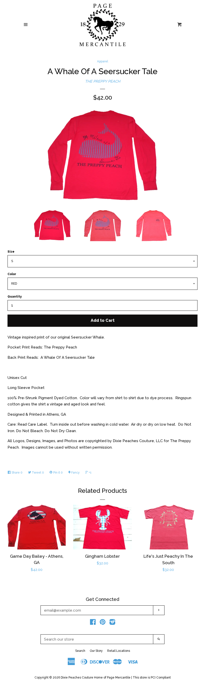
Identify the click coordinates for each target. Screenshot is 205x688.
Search (80, 651)
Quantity (15, 296)
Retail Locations (118, 651)
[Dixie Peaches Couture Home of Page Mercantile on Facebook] (93, 623)
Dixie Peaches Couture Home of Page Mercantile (95, 677)
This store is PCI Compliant (152, 677)
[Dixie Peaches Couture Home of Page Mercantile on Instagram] (112, 623)
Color (12, 274)
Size (11, 251)
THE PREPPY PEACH (102, 81)
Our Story (96, 651)
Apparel (102, 61)
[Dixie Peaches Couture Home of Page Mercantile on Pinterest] (103, 623)
